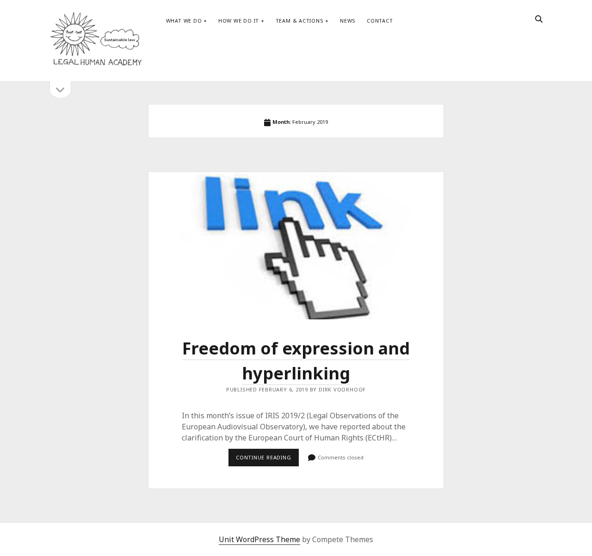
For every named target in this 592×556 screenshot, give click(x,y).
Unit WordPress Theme (259, 539)
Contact (380, 20)
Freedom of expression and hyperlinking (296, 245)
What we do (184, 20)
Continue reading (267, 459)
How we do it (238, 20)
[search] (538, 19)
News (348, 20)
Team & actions (300, 20)
